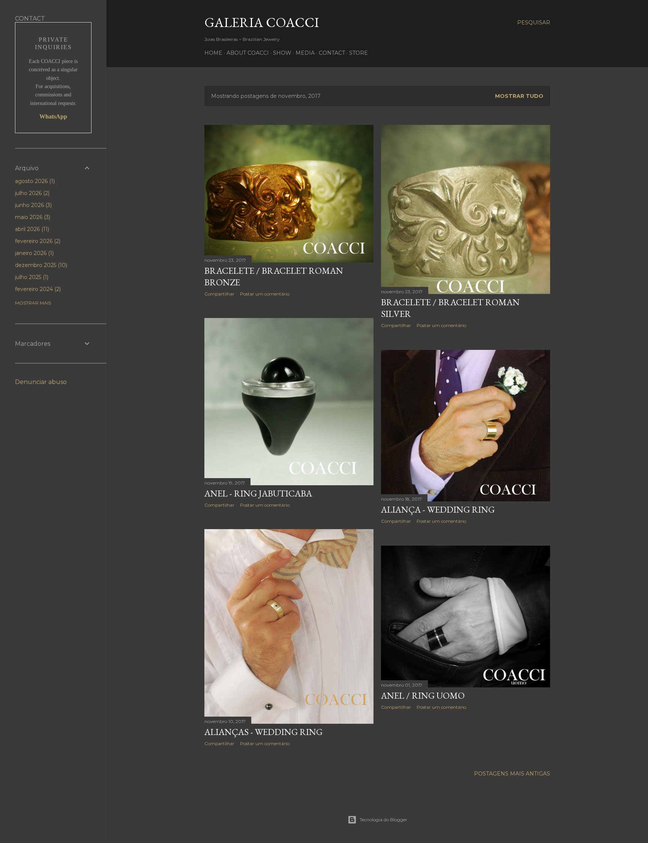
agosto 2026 (34, 181)
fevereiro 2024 (37, 289)
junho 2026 (32, 205)
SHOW (282, 53)
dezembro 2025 (40, 265)
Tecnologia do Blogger (383, 819)
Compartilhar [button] (219, 294)
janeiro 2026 (33, 253)
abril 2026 (31, 229)
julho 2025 (31, 277)
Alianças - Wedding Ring (263, 732)
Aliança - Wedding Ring (438, 509)
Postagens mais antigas (512, 773)
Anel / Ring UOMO (423, 695)
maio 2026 (32, 217)
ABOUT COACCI (247, 53)
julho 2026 (31, 193)
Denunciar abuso (41, 382)
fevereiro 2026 (37, 241)
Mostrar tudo (519, 96)
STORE (358, 53)
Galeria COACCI (261, 22)
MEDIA (305, 53)
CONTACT (332, 53)
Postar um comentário (265, 294)
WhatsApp (53, 116)
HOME (213, 53)
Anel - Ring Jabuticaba (258, 493)
